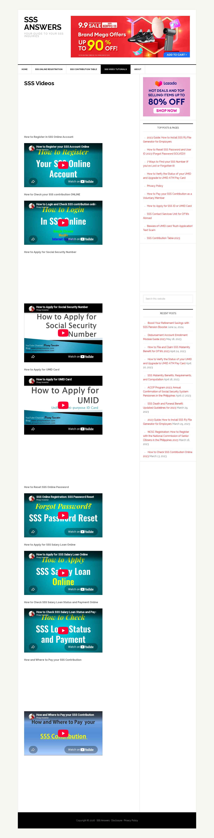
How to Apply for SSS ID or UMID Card (169, 205)
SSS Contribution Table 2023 (163, 238)
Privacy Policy (155, 185)
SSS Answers (42, 23)
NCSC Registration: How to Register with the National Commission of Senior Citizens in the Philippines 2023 (166, 436)
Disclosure (116, 820)
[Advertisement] (78, 112)
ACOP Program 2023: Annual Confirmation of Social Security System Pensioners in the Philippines (165, 391)
